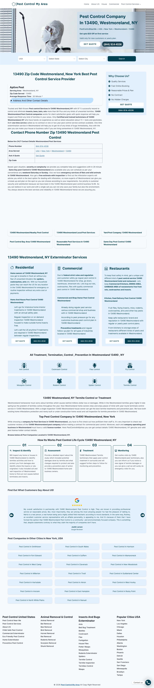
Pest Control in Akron (77, 582)
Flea (80, 637)
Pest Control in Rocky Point (124, 591)
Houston (120, 636)
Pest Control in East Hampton (77, 591)
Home (86, 4)
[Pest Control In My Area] (47, 4)
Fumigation (83, 640)
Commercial (114, 4)
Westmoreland (120, 29)
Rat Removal (46, 636)
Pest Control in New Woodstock (124, 564)
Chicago (120, 627)
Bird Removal (46, 630)
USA (100, 29)
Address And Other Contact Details (30, 100)
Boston (120, 649)
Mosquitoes (84, 650)
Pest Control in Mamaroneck (124, 555)
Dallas (119, 633)
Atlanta (120, 643)
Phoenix (120, 653)
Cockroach (83, 634)
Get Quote (90, 44)
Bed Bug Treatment (87, 627)
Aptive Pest (17, 87)
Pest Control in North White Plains (30, 600)
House (104, 4)
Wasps (81, 669)
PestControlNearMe (88, 29)
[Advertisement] (55, 207)
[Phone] (148, 682)
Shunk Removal (47, 646)
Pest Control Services (12, 624)
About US (95, 4)
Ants (81, 624)
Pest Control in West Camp (30, 564)
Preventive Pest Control (13, 643)
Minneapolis (122, 669)
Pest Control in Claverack (77, 564)
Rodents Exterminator (88, 653)
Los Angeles (122, 624)
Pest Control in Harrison (124, 547)
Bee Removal (46, 627)
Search (122, 59)
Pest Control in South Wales (77, 547)
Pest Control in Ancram (30, 591)
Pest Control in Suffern (77, 555)
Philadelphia (122, 640)
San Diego (121, 665)
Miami (119, 630)
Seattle (120, 659)
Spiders (82, 656)
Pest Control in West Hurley (124, 582)
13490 (131, 29)
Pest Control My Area (70, 685)
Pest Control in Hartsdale (30, 582)
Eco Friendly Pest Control (13, 636)
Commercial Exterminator (13, 633)
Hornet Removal (47, 633)
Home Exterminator (11, 640)
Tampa (120, 675)
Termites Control (86, 666)
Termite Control (85, 660)
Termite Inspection (87, 663)
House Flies (84, 643)
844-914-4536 (42, 146)
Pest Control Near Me (12, 620)
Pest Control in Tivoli (77, 573)
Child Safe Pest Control (12, 630)
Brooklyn (120, 672)
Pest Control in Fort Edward (30, 555)
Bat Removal (46, 624)
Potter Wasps (84, 647)
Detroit (120, 656)
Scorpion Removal (48, 643)
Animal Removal (47, 620)
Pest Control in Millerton (30, 573)
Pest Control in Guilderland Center (124, 573)
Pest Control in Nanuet (77, 600)
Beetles (82, 631)
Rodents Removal (48, 640)
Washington (122, 646)
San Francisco (123, 662)
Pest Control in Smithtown (30, 547)
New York (108, 29)
